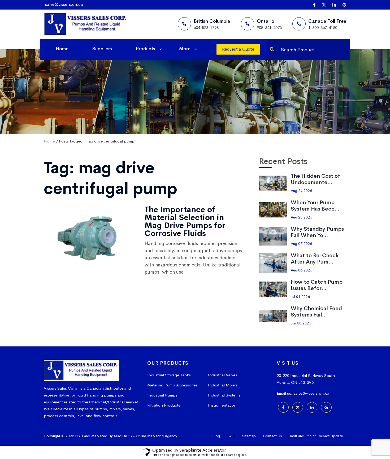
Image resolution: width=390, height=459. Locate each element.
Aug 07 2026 (301, 243)
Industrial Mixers (223, 384)
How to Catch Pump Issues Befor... (317, 285)
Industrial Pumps (162, 395)
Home (62, 49)
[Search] (272, 49)
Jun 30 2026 (301, 323)
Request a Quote (238, 49)
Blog (216, 436)
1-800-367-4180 (322, 27)
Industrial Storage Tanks (169, 374)
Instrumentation (222, 405)
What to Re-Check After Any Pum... (315, 258)
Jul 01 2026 (300, 296)
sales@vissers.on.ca (64, 4)
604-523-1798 (206, 27)
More (184, 49)
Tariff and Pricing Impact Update (316, 436)
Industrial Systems (224, 395)
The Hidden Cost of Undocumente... (315, 179)
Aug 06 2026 (301, 270)
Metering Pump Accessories (172, 384)
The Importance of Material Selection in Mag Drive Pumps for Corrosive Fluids (185, 221)
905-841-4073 (269, 27)
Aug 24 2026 (301, 190)
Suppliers (102, 49)
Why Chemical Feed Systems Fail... (316, 311)
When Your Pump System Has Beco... (315, 205)
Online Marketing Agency (156, 436)
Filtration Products (163, 405)
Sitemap (249, 436)
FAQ (231, 436)
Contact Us (272, 436)
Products (145, 49)
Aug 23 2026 (301, 217)
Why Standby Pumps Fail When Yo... (317, 232)
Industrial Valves (222, 374)
